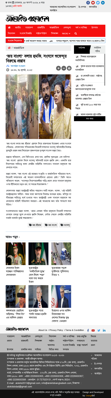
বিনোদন (11, 33)
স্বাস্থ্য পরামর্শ (82, 345)
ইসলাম (95, 27)
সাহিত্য (38, 349)
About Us (42, 330)
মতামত (94, 340)
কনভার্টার (93, 6)
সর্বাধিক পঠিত (97, 49)
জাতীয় (18, 27)
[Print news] (69, 68)
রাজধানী (24, 340)
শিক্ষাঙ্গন (54, 33)
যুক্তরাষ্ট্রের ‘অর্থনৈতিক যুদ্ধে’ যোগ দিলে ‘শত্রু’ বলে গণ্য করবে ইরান (37, 275)
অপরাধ (66, 349)
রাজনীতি (41, 27)
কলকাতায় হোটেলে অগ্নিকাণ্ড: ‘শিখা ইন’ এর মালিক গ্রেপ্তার (15, 314)
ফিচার (93, 336)
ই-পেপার (82, 6)
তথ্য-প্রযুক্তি (81, 336)
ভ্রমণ (93, 345)
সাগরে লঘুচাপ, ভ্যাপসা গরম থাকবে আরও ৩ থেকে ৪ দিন (75, 40)
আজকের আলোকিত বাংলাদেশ (63, 6)
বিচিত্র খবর (53, 349)
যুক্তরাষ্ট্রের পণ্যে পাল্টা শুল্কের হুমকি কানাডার (37, 314)
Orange (90, 396)
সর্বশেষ (82, 47)
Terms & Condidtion (74, 330)
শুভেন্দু (67, 225)
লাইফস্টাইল (41, 33)
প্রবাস (9, 340)
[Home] (9, 27)
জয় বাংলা (52, 225)
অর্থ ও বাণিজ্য (81, 27)
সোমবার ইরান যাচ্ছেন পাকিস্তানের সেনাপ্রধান (15, 271)
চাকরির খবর (26, 349)
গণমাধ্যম (81, 340)
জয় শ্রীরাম (37, 225)
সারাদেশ (29, 27)
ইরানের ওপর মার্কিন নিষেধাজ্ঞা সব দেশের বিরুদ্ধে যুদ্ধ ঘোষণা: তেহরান (61, 316)
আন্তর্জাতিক (54, 27)
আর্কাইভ (53, 10)
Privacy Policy (56, 330)
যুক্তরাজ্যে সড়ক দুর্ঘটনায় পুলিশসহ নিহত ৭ (60, 271)
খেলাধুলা (67, 27)
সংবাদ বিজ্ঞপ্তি (26, 33)
